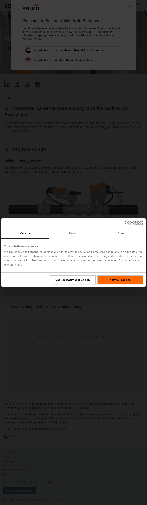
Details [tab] (73, 233)
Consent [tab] (25, 233)
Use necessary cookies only (72, 279)
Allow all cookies (120, 279)
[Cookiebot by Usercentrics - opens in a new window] (127, 223)
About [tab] (121, 233)
